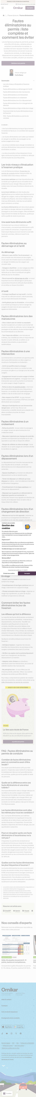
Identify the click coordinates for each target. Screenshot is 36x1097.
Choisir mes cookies (9, 573)
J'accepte (27, 573)
